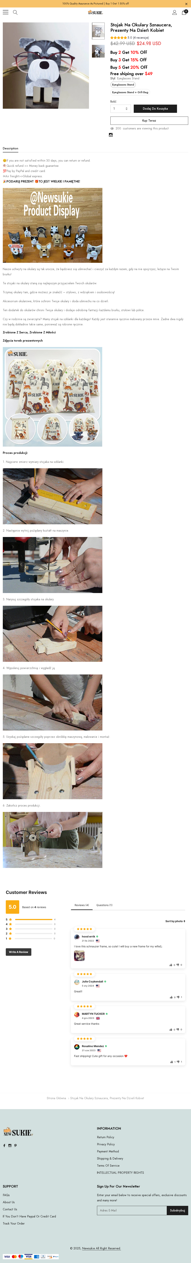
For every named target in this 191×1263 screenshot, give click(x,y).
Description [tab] (10, 148)
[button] (129, 38)
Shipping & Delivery (110, 1158)
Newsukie (88, 1248)
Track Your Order (14, 1223)
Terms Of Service (108, 1165)
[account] (174, 12)
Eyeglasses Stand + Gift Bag (130, 92)
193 (118, 128)
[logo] (95, 12)
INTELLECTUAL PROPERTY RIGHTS (120, 1172)
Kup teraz (149, 120)
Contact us (10, 1209)
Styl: (124, 78)
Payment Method (108, 1151)
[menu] (5, 12)
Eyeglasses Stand (123, 84)
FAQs (6, 1195)
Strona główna (56, 1098)
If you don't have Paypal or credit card (29, 1216)
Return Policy (105, 1137)
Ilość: (113, 101)
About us (9, 1202)
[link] (98, 31)
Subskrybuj (177, 1210)
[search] (15, 12)
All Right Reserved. (108, 1248)
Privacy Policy (106, 1144)
